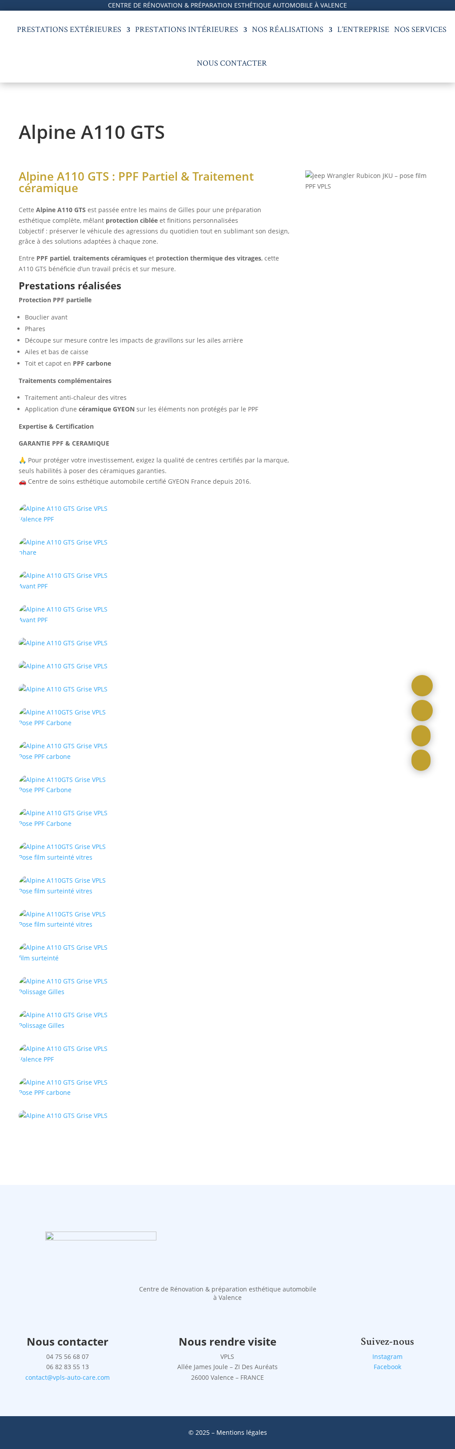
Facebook (387, 1366)
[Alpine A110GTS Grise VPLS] (66, 723)
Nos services (420, 29)
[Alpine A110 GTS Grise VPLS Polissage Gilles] (66, 552)
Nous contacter (232, 63)
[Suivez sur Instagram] (422, 685)
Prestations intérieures (186, 29)
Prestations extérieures (69, 29)
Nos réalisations (287, 29)
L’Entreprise (363, 29)
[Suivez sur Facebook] (422, 710)
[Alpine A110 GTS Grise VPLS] (66, 519)
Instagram (387, 1356)
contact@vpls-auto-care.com (67, 1377)
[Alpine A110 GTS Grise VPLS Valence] (66, 823)
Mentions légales (241, 1432)
